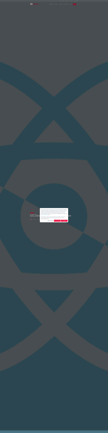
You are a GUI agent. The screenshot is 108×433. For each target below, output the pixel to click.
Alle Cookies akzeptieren (57, 220)
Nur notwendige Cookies (64, 221)
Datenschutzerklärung (45, 214)
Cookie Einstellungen (50, 220)
